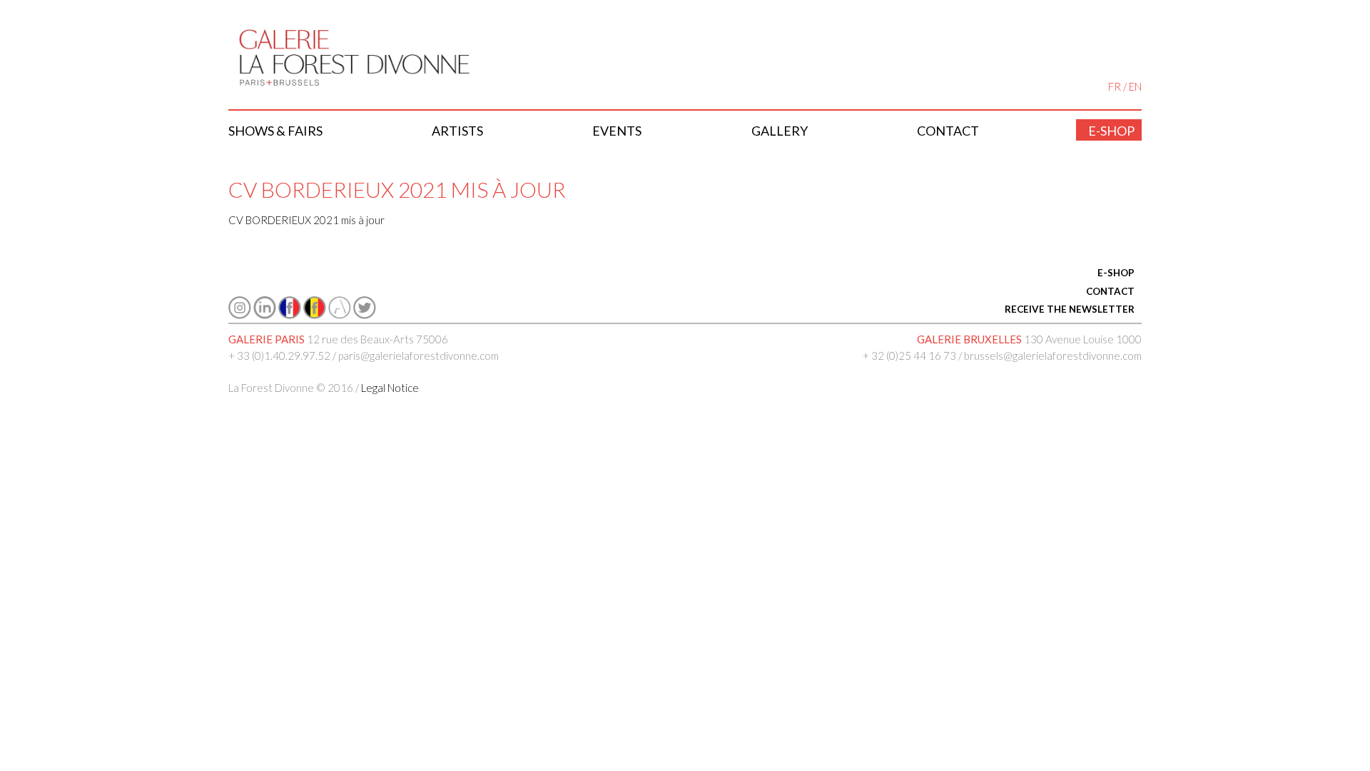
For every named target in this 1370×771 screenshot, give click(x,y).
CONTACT (1110, 291)
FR (1114, 86)
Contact (948, 130)
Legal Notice (390, 387)
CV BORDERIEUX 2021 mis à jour (306, 219)
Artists (457, 130)
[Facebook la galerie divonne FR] (289, 314)
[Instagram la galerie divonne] (239, 314)
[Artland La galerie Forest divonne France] (339, 314)
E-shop (1111, 130)
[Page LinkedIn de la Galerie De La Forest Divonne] (264, 314)
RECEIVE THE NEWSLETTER (1070, 309)
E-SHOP (1116, 272)
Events (616, 130)
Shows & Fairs (275, 130)
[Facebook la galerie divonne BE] (314, 314)
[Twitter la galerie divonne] (364, 314)
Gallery (779, 130)
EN (1135, 86)
